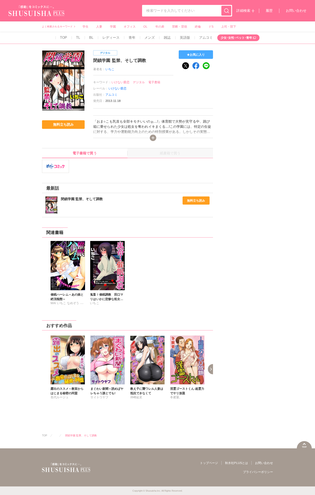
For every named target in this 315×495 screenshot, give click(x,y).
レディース (111, 37)
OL (145, 26)
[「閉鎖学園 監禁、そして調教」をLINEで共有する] (206, 65)
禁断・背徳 (179, 26)
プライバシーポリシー (258, 472)
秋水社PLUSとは (236, 463)
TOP (63, 37)
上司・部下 (228, 26)
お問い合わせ (296, 10)
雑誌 (167, 37)
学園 (113, 26)
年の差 (159, 26)
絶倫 (198, 26)
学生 (85, 26)
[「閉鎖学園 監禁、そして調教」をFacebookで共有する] (195, 65)
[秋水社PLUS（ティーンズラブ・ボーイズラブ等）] (36, 13)
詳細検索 (243, 10)
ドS (210, 26)
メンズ (149, 37)
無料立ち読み (196, 200)
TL (78, 37)
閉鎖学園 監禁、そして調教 (81, 435)
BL (91, 37)
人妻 (99, 26)
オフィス (130, 26)
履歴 (269, 10)
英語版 (185, 37)
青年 (132, 37)
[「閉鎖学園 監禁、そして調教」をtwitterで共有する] (185, 65)
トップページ (209, 463)
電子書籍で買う (85, 153)
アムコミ (206, 37)
